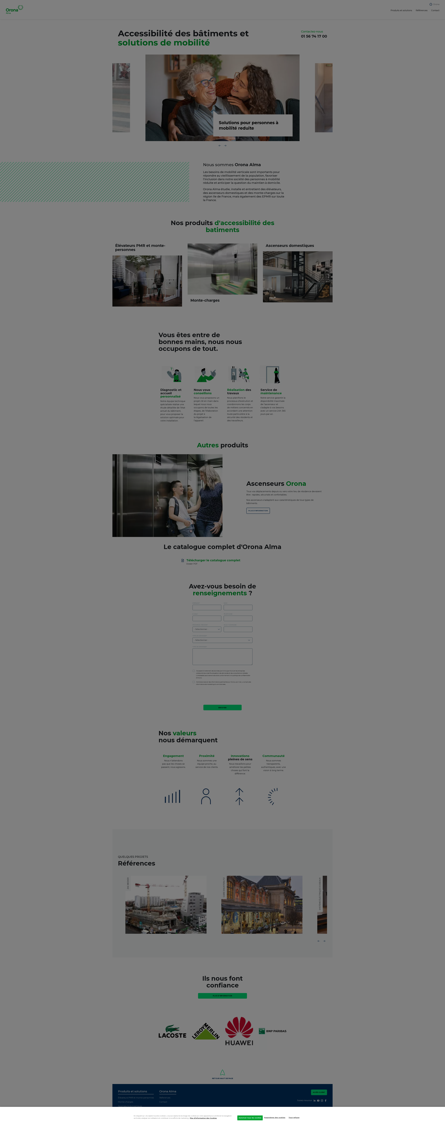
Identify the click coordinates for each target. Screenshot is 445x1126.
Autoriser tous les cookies (250, 1118)
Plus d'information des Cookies (203, 1118)
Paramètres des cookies (274, 1117)
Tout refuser (294, 1117)
